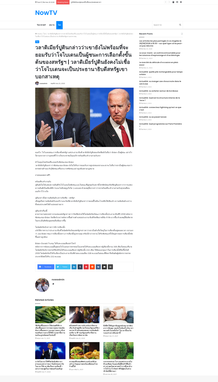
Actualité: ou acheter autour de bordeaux (158, 91)
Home (39, 34)
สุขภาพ (51, 25)
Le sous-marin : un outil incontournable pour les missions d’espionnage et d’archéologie (159, 54)
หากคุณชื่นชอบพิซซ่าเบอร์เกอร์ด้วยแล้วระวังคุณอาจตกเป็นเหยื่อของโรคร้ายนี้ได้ (83, 364)
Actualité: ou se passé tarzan (153, 117)
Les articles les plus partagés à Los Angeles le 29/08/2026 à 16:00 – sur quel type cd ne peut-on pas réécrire (160, 43)
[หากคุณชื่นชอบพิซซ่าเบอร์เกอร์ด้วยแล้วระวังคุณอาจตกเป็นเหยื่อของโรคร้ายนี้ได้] (84, 350)
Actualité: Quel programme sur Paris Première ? (160, 125)
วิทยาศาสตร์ (41, 25)
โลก (59, 25)
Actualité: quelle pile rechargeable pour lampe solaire (161, 73)
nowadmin (43, 83)
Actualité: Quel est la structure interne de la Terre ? (159, 99)
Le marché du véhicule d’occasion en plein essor (158, 63)
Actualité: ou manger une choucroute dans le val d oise (160, 82)
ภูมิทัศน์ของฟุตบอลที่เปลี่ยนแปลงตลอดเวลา (86, 2)
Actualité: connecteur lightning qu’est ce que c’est (160, 108)
